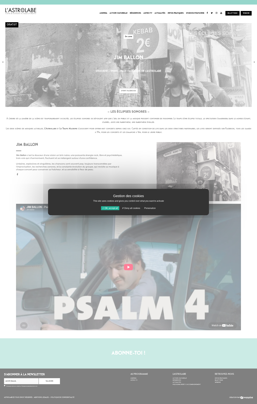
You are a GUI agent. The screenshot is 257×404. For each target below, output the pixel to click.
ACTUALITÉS (160, 13)
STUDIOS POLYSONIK (195, 13)
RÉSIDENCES (135, 13)
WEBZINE (246, 13)
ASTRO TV (147, 13)
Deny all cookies (132, 208)
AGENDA (103, 13)
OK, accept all (111, 208)
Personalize (150, 208)
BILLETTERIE (232, 13)
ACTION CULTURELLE (118, 13)
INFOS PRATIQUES (176, 13)
